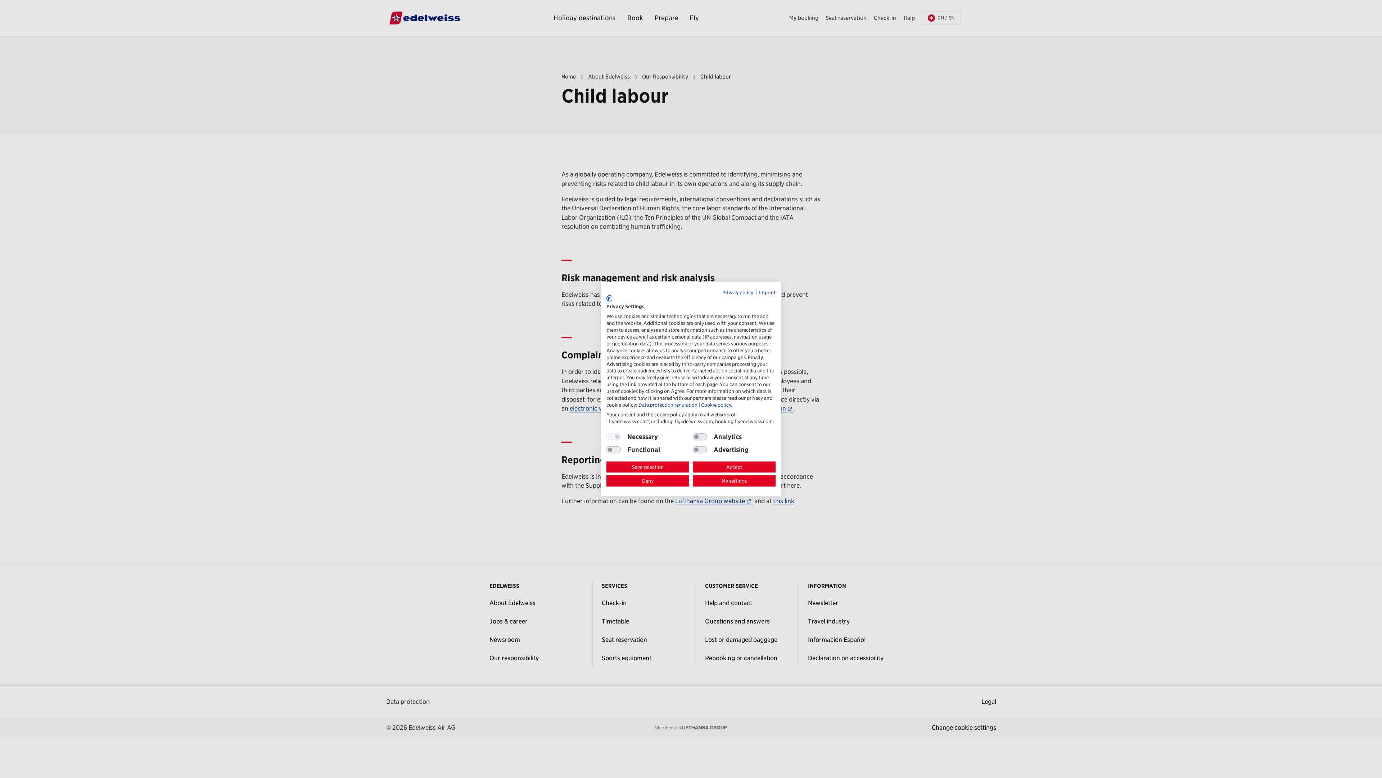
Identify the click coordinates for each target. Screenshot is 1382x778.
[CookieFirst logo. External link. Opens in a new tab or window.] (609, 298)
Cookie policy (716, 404)
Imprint (767, 292)
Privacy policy (737, 292)
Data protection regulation (667, 404)
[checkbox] (700, 436)
